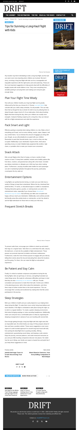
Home (6, 19)
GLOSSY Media (53, 412)
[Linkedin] (24, 36)
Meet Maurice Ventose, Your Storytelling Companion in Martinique (39, 354)
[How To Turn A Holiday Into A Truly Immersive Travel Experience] (27, 384)
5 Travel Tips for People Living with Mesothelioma (41, 392)
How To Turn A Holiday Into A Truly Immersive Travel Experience (26, 392)
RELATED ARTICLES (12, 376)
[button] (72, 15)
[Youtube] (74, 1)
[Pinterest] (16, 36)
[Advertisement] (51, 8)
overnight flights (39, 105)
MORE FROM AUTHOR (29, 376)
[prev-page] (47, 376)
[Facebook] (65, 1)
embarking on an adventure (24, 280)
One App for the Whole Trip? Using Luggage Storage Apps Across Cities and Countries (12, 392)
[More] (33, 36)
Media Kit (21, 1)
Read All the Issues (46, 15)
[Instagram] (68, 1)
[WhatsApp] (20, 36)
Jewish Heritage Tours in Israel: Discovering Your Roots (14, 354)
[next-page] (49, 376)
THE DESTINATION (23, 15)
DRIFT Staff (20, 364)
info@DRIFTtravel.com (43, 418)
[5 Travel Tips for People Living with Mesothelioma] (43, 384)
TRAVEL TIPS (13, 19)
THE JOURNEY (10, 15)
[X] (71, 1)
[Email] (29, 36)
